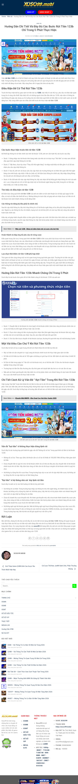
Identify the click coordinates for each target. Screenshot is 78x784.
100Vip (45, 747)
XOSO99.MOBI (49, 36)
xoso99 (37, 526)
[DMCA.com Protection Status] (6, 743)
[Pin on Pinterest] (44, 538)
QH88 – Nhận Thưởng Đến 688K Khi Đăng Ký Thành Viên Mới (29, 678)
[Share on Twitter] (37, 538)
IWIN (46, 753)
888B (38, 755)
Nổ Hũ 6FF (5, 633)
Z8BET (46, 760)
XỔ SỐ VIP (5, 617)
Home (4, 16)
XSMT (4, 610)
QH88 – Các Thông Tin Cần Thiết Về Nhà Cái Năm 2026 (27, 665)
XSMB (4, 606)
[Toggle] (75, 598)
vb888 (45, 744)
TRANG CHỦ (6, 598)
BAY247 (39, 760)
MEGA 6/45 (6, 625)
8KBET (39, 750)
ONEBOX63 (40, 763)
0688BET (45, 758)
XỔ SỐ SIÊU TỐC (8, 613)
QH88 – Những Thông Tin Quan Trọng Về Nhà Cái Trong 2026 (29, 658)
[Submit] (74, 586)
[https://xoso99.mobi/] (39, 781)
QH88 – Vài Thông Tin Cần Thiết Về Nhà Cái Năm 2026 (27, 652)
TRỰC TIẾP (5, 621)
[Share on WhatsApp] (29, 538)
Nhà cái (9, 16)
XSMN (4, 602)
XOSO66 (39, 766)
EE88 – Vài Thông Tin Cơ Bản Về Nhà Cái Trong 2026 (26, 645)
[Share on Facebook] (33, 538)
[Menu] (3, 4)
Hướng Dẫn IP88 (7, 629)
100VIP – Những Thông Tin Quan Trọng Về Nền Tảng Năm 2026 (30, 692)
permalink (53, 545)
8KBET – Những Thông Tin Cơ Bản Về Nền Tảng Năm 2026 (28, 698)
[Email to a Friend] (41, 538)
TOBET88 (39, 753)
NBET (43, 755)
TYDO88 (46, 750)
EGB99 (38, 758)
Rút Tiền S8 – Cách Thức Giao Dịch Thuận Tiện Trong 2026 (28, 672)
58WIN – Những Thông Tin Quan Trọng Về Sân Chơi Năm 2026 (29, 685)
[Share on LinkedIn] (48, 538)
